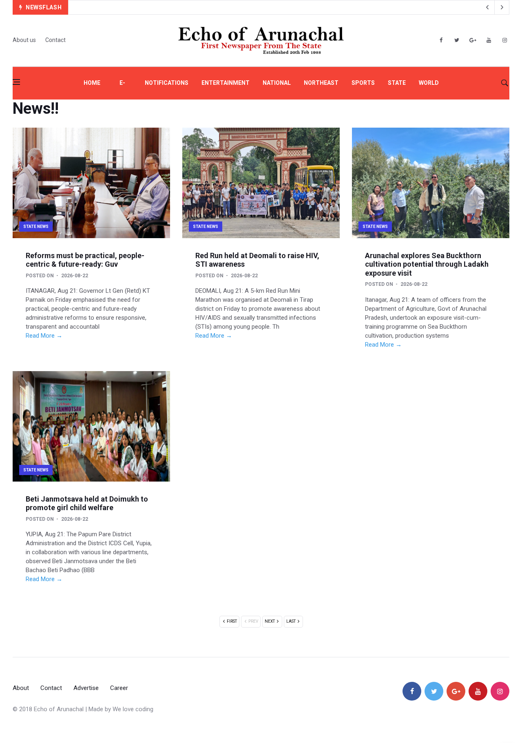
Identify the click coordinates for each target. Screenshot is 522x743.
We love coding (133, 709)
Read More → (44, 335)
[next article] (487, 7)
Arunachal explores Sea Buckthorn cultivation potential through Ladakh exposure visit (427, 264)
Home (92, 83)
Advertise (86, 688)
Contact (55, 40)
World (429, 83)
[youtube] (488, 40)
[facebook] (441, 40)
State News (36, 226)
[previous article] (502, 7)
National (277, 83)
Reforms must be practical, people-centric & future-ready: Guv (85, 260)
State (397, 83)
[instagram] (504, 40)
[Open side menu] (16, 82)
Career (119, 688)
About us (24, 40)
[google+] (456, 691)
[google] (473, 40)
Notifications (166, 83)
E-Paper (122, 90)
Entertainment (225, 83)
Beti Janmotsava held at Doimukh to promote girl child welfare (87, 503)
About (21, 688)
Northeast (321, 83)
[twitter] (457, 40)
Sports (363, 83)
